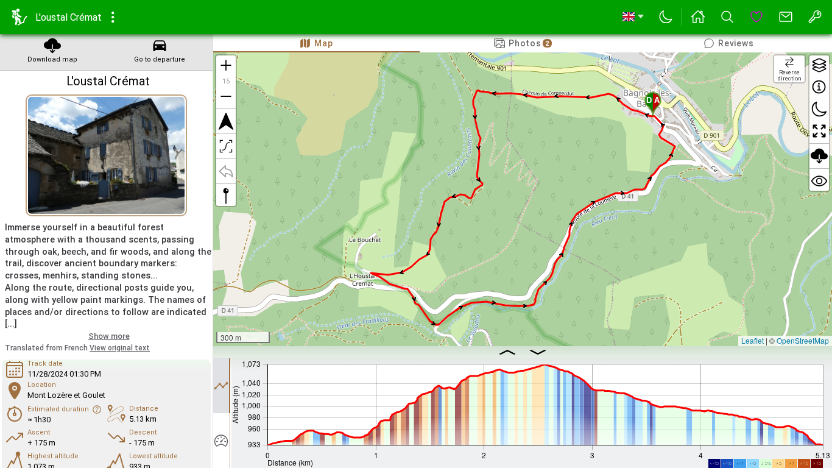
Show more (109, 336)
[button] (653, 104)
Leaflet (752, 340)
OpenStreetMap (803, 340)
